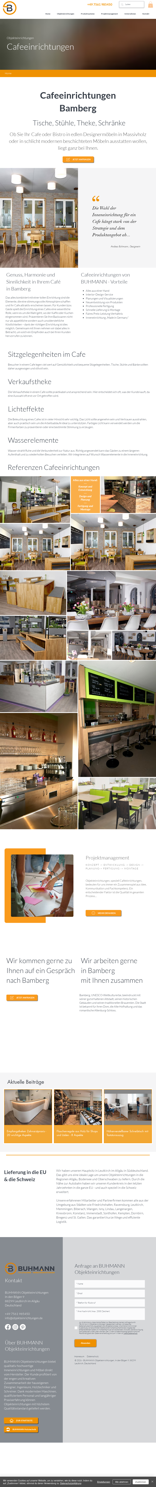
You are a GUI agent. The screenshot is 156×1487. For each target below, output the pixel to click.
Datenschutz (93, 1356)
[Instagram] (15, 1327)
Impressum (79, 1356)
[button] (150, 5)
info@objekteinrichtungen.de (24, 1318)
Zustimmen (140, 1481)
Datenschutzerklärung (70, 1483)
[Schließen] (152, 1482)
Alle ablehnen (121, 1481)
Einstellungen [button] (103, 1481)
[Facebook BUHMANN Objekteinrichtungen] (8, 1327)
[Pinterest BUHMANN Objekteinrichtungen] (23, 1327)
